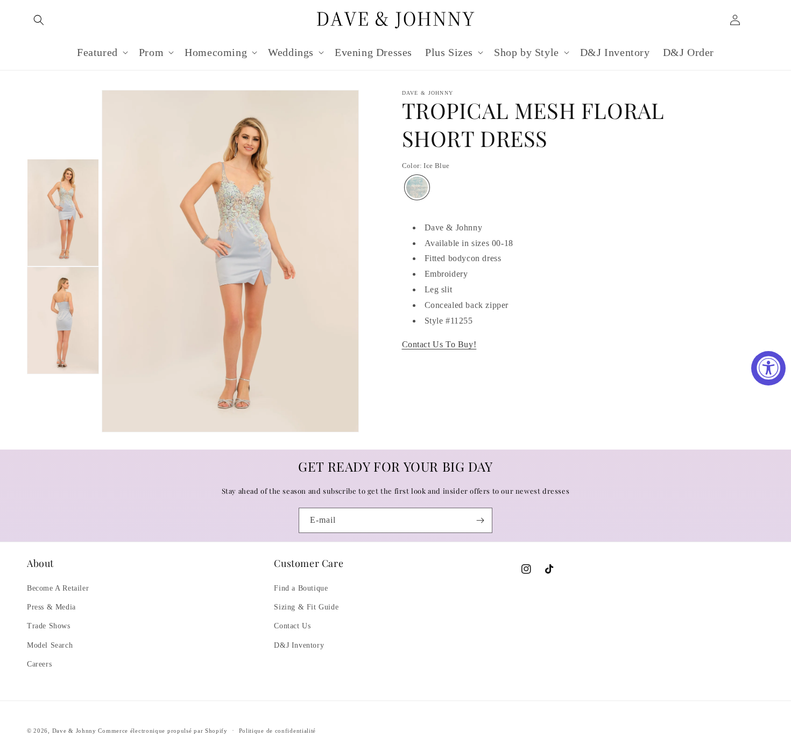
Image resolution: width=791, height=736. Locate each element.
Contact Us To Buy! (439, 344)
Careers (39, 664)
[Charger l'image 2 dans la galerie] (63, 320)
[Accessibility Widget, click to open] (768, 368)
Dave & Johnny (74, 730)
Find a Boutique (301, 588)
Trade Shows (48, 626)
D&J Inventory (299, 645)
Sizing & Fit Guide (306, 607)
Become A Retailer (58, 588)
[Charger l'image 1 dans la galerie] (63, 213)
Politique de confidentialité (277, 730)
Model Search (50, 645)
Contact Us (292, 626)
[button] (39, 20)
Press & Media (51, 607)
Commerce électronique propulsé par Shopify (162, 730)
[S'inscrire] (480, 520)
